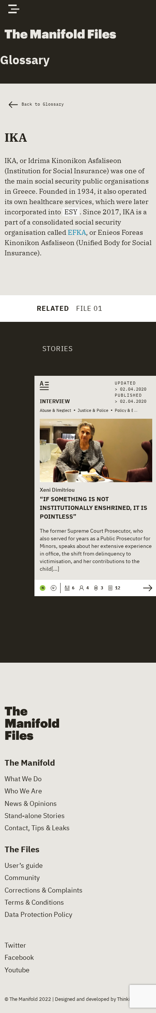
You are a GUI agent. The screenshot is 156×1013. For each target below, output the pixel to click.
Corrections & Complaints (44, 890)
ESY (70, 211)
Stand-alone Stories (35, 816)
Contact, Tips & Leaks (37, 828)
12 (117, 587)
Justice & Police (93, 410)
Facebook (19, 957)
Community (22, 878)
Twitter (15, 945)
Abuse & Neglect (55, 410)
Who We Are (23, 791)
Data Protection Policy (38, 914)
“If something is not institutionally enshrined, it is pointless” (93, 507)
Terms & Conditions (34, 902)
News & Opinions (31, 803)
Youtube (17, 970)
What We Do (23, 779)
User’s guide (24, 865)
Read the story (145, 588)
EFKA (77, 232)
